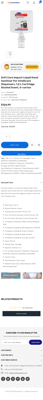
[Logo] (13, 2)
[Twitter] (8, 379)
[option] (21, 29)
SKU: (2, 95)
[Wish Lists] (32, 145)
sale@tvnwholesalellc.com (18, 373)
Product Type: (6, 100)
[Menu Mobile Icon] (2, 2)
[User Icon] (34, 3)
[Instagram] (13, 379)
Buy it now (21, 154)
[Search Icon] (28, 3)
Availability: (5, 97)
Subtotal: (5, 126)
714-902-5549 (16, 69)
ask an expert (32, 67)
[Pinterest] (18, 379)
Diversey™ (10, 92)
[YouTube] (23, 379)
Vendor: (3, 92)
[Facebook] (3, 379)
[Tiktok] (28, 379)
